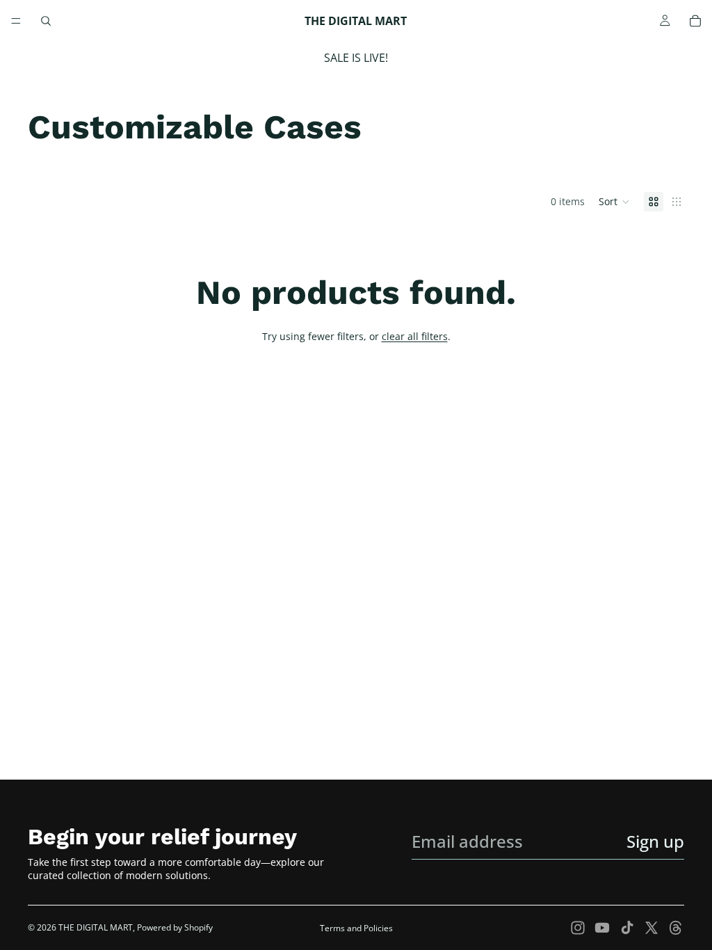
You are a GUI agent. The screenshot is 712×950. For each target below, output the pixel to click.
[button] (614, 201)
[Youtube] (602, 927)
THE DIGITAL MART (95, 927)
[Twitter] (651, 927)
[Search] (46, 21)
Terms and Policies (356, 928)
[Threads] (676, 927)
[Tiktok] (627, 927)
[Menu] (16, 21)
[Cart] (695, 21)
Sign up (655, 841)
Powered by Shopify (175, 927)
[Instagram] (577, 927)
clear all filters (415, 336)
